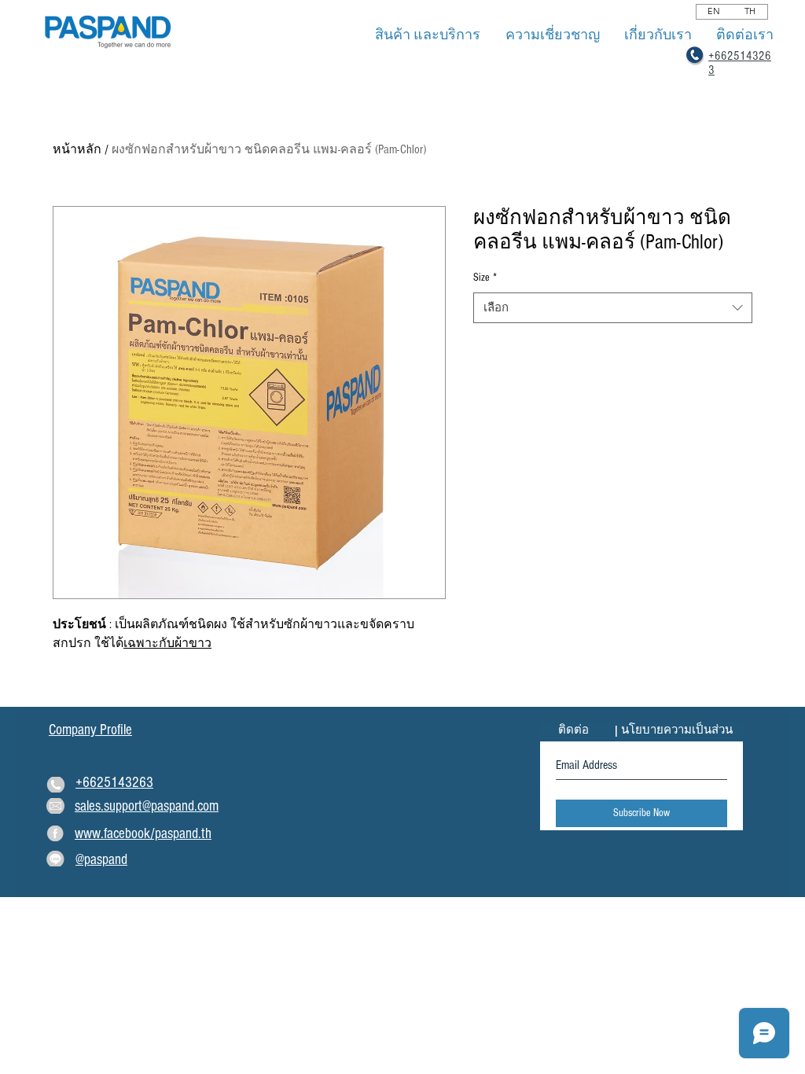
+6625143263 (114, 782)
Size (485, 277)
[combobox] (612, 307)
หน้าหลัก (77, 149)
